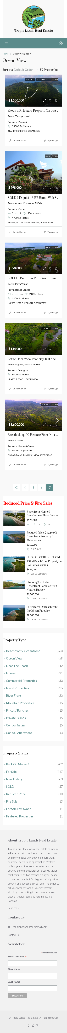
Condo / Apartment (19, 733)
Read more (14, 908)
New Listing (14, 779)
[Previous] (16, 487)
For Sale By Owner (18, 809)
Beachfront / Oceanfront (23, 651)
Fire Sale (12, 801)
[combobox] (26, 69)
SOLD (10, 786)
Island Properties (17, 688)
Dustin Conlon (19, 140)
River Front (13, 695)
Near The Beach (17, 666)
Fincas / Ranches (17, 710)
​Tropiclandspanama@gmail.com (29, 927)
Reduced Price (16, 794)
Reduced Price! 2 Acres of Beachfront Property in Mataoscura (42, 536)
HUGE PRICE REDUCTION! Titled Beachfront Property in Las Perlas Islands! (44, 561)
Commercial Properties (21, 680)
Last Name (14, 981)
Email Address (17, 957)
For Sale (11, 771)
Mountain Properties (20, 703)
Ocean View (14, 658)
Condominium (15, 725)
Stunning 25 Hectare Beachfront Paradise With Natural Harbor (42, 586)
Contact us (14, 935)
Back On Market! (17, 764)
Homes (11, 673)
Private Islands (16, 718)
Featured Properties (20, 816)
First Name (14, 969)
